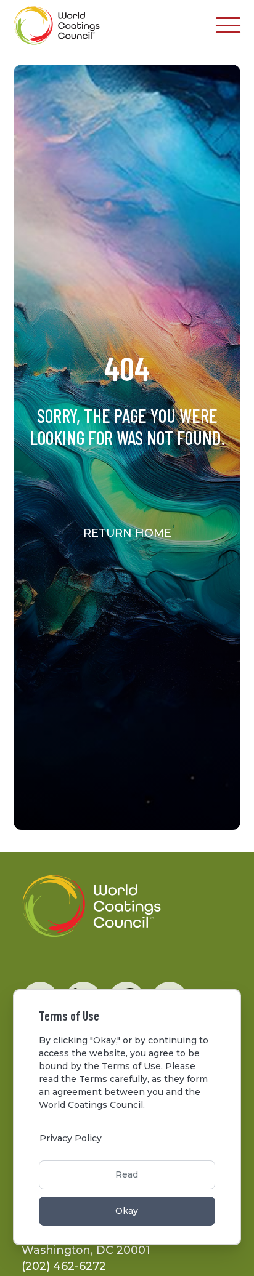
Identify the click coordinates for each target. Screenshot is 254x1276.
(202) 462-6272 (64, 1265)
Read (126, 1174)
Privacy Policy (70, 1138)
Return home (127, 532)
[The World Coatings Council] (57, 26)
